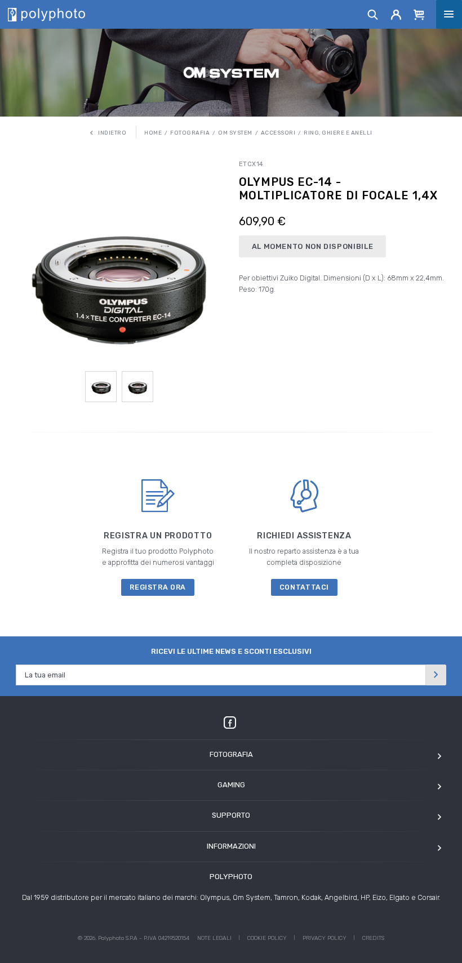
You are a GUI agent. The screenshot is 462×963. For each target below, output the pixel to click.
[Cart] (419, 14)
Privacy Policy (324, 938)
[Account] (396, 14)
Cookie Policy (267, 938)
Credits (373, 938)
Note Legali (214, 938)
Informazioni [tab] (231, 846)
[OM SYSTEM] (231, 72)
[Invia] (436, 675)
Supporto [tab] (231, 815)
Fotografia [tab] (231, 754)
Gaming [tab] (231, 785)
